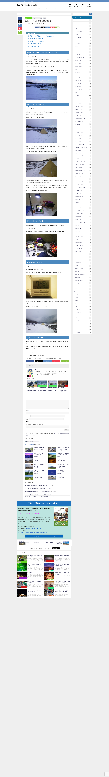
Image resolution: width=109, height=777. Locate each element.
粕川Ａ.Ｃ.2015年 (28, 18)
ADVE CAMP (83, 98)
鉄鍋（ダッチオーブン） (83, 63)
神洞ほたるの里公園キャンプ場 (83, 147)
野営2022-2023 (83, 260)
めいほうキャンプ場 (83, 236)
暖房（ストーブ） (83, 37)
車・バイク (83, 320)
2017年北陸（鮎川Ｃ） (83, 283)
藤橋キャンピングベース (83, 219)
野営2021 (83, 257)
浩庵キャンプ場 (83, 176)
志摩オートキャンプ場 (83, 181)
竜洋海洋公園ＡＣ (83, 251)
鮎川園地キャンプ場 (83, 106)
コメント (28, 399)
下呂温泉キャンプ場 (83, 173)
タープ (83, 28)
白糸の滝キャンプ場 (83, 184)
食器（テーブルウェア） (83, 54)
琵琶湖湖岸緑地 (83, 216)
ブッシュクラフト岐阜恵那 (83, 222)
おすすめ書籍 (83, 332)
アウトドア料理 (83, 315)
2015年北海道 (83, 277)
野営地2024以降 (83, 262)
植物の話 (83, 300)
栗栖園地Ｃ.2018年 (83, 167)
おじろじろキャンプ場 (83, 127)
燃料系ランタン (83, 46)
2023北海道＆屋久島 (83, 268)
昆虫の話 (83, 297)
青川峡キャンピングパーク (83, 101)
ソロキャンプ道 (82, 20)
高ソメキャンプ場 (83, 190)
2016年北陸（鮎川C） (83, 280)
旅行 (83, 326)
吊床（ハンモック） (83, 75)
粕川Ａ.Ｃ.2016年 (83, 138)
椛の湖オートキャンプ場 (83, 205)
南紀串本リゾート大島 (83, 199)
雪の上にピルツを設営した (35, 38)
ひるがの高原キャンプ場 (83, 210)
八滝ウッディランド (83, 242)
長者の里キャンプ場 (83, 196)
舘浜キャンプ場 (83, 193)
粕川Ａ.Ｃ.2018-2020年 (83, 144)
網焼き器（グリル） (83, 60)
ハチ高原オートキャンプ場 (83, 202)
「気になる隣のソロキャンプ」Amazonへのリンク (44, 536)
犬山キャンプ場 (83, 115)
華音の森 (83, 239)
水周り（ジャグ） (83, 83)
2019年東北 (83, 288)
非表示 (33, 33)
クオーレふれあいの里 (83, 158)
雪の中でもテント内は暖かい (36, 41)
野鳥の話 (83, 294)
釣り (83, 303)
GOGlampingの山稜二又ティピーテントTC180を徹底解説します (38, 491)
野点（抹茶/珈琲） (83, 86)
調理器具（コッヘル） (83, 66)
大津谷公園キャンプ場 (83, 124)
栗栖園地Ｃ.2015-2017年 (83, 164)
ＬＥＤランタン (83, 43)
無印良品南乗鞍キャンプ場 (83, 231)
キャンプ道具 (82, 23)
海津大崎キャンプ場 (83, 132)
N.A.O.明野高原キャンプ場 (83, 118)
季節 (83, 329)
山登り (83, 323)
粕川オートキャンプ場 (38, 18)
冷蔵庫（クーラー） (83, 80)
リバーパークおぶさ (83, 248)
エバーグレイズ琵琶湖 (83, 121)
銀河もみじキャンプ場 (83, 155)
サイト (27, 419)
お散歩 (83, 306)
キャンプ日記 (82, 95)
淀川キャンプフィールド (83, 245)
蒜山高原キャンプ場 (83, 213)
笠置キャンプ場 (83, 129)
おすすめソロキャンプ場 (83, 312)
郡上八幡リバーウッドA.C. (83, 161)
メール (28, 416)
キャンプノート (82, 309)
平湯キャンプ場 (83, 207)
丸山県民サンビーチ (83, 228)
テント (83, 25)
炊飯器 (83, 69)
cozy (50, 488)
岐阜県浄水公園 (83, 150)
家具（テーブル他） (83, 49)
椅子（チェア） (83, 51)
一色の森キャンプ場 (83, 112)
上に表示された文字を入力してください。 (35, 424)
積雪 (45, 18)
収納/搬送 (83, 92)
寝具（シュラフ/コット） (83, 72)
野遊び (82, 291)
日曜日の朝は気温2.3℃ (34, 43)
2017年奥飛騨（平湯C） (83, 286)
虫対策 (83, 317)
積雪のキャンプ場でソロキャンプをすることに (41, 36)
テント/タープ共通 (83, 31)
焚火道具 (83, 34)
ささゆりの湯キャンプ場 (83, 179)
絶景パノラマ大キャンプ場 (83, 187)
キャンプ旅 (82, 265)
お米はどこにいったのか (35, 46)
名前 (27, 410)
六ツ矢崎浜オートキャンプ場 (83, 233)
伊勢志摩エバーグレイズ (83, 109)
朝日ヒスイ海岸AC (83, 103)
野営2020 (83, 254)
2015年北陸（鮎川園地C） (83, 274)
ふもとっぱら (83, 225)
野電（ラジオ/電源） (83, 89)
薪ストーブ (83, 40)
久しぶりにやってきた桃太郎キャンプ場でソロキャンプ (36, 485)
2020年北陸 (83, 271)
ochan (36, 369)
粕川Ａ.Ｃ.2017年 (83, 141)
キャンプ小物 (83, 77)
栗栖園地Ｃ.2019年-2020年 (83, 170)
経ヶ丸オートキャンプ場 (83, 153)
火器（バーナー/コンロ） (83, 57)
